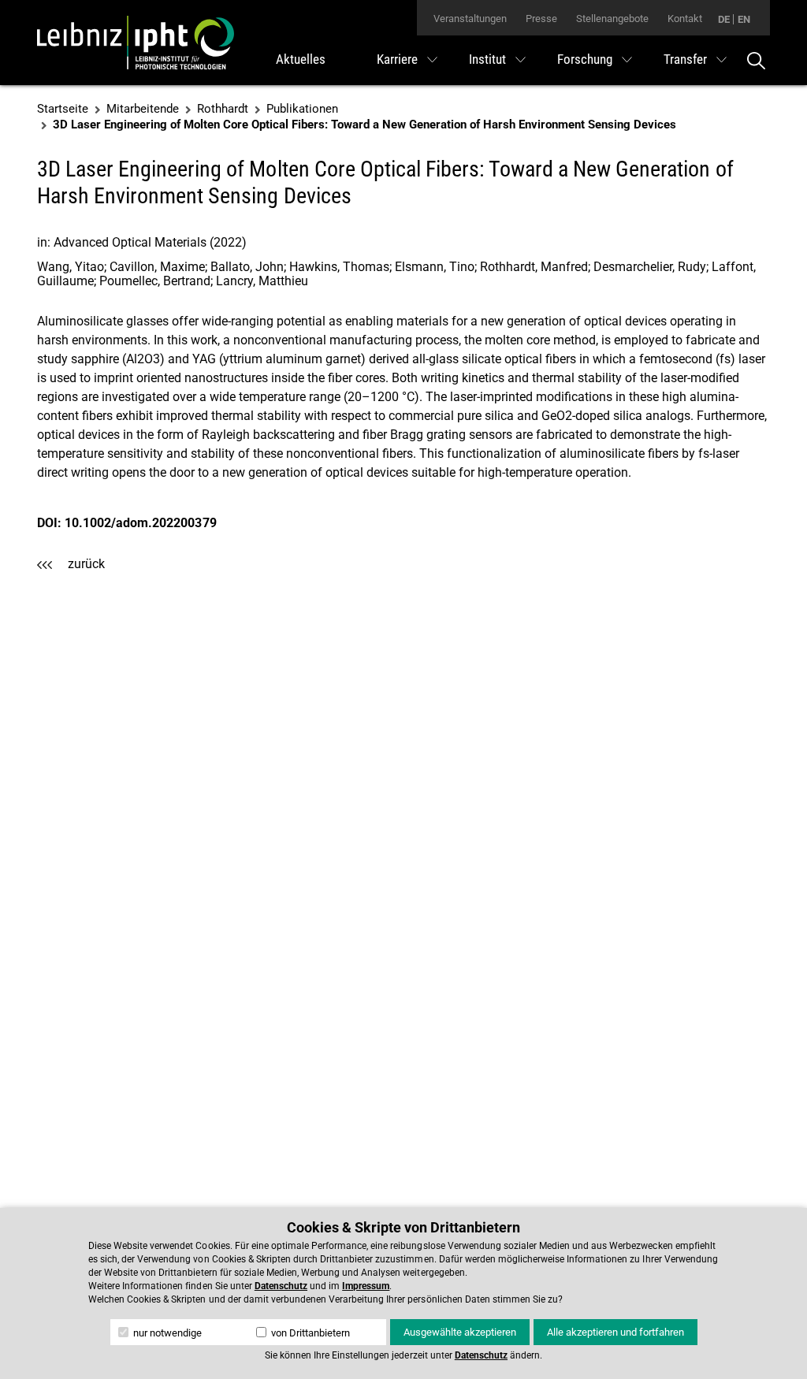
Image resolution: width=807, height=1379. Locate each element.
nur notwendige (166, 1333)
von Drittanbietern (309, 1333)
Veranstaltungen (470, 18)
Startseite (62, 109)
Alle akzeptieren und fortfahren (615, 1332)
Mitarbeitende (142, 109)
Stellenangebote (612, 18)
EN (744, 19)
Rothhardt (222, 109)
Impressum (365, 1286)
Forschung (584, 59)
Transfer (685, 59)
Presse (541, 18)
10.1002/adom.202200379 (140, 522)
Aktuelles (300, 59)
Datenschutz (281, 1286)
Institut (487, 59)
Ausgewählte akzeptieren (460, 1332)
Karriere (397, 59)
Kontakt (685, 18)
